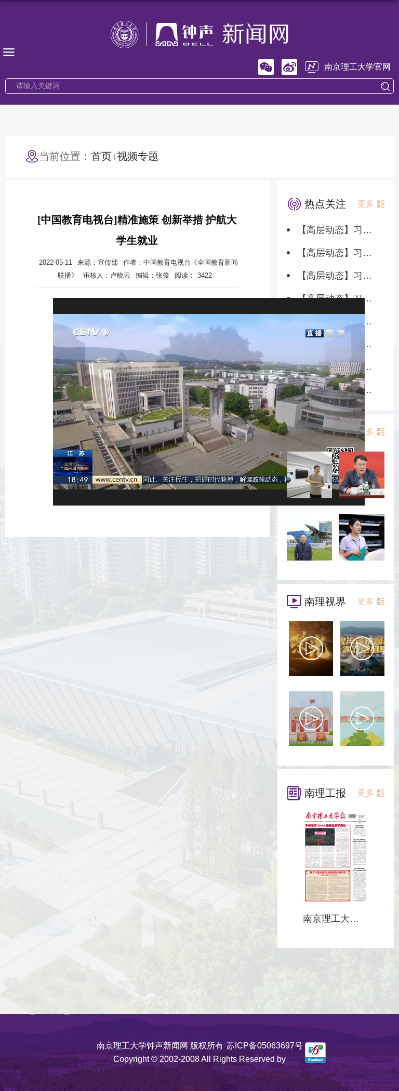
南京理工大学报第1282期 (335, 918)
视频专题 (137, 156)
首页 (101, 156)
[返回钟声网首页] (199, 33)
